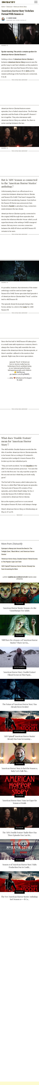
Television (9, 6)
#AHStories (21, 372)
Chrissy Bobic (12, 18)
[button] (36, 2)
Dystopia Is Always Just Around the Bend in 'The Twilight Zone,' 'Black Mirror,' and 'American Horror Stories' (17, 551)
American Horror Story (20, 6)
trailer (25, 307)
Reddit (11, 206)
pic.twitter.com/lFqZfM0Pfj (19, 374)
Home (3, 6)
